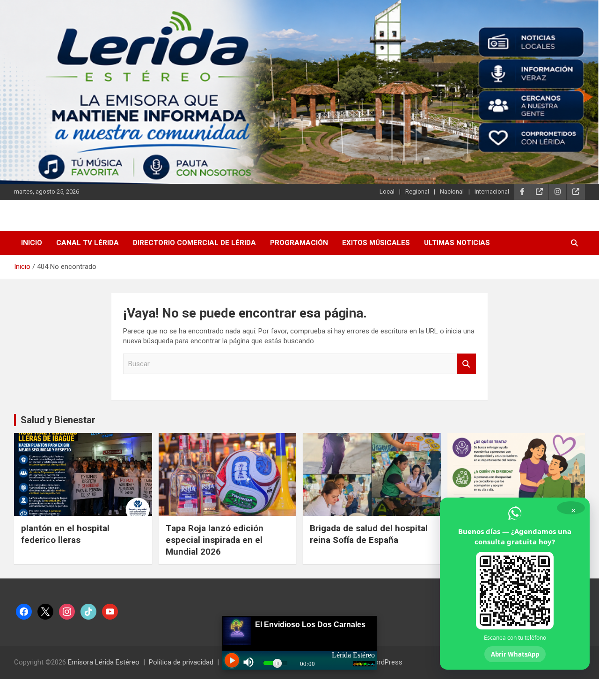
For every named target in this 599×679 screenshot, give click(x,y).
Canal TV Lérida (87, 242)
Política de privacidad (181, 662)
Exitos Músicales (376, 242)
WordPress (385, 662)
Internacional (492, 191)
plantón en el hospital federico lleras (65, 534)
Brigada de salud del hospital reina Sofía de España (369, 534)
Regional (417, 191)
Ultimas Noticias (457, 242)
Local (387, 191)
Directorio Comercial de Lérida (194, 242)
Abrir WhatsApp (515, 654)
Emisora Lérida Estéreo (103, 662)
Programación (299, 242)
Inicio (31, 242)
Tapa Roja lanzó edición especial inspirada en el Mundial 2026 (214, 539)
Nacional (452, 191)
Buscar (466, 364)
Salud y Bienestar (58, 420)
